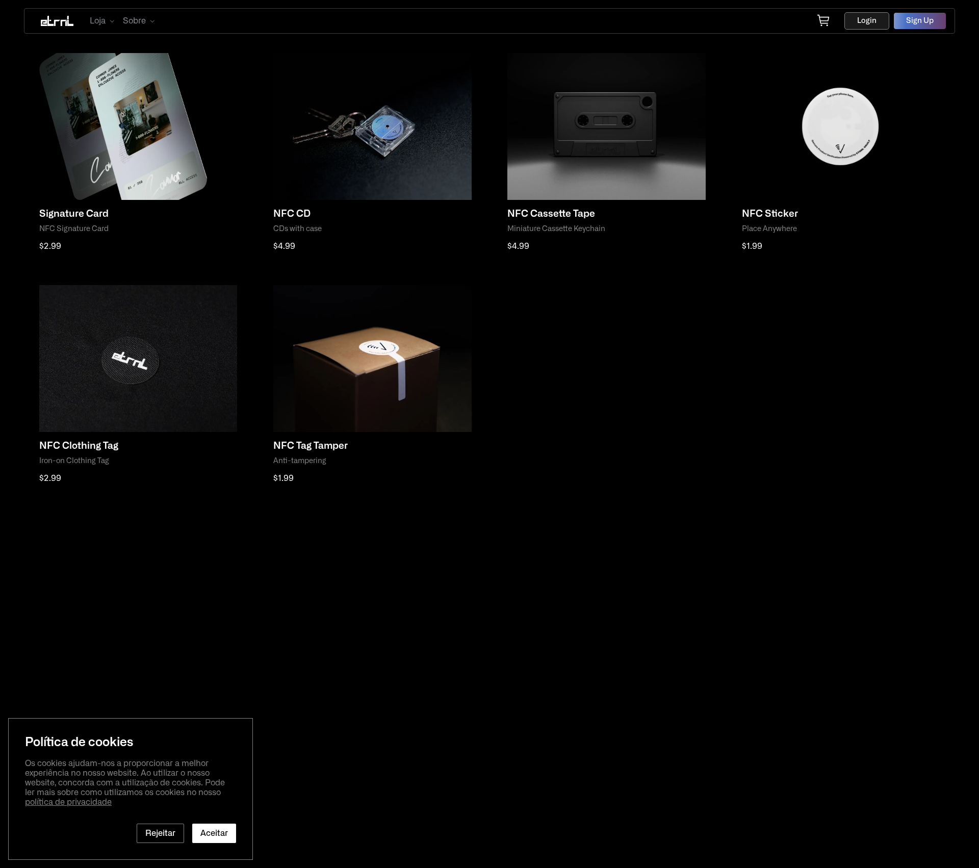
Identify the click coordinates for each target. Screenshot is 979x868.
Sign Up (920, 20)
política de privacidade (68, 802)
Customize (71, 268)
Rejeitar (160, 833)
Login (867, 20)
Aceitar (214, 833)
